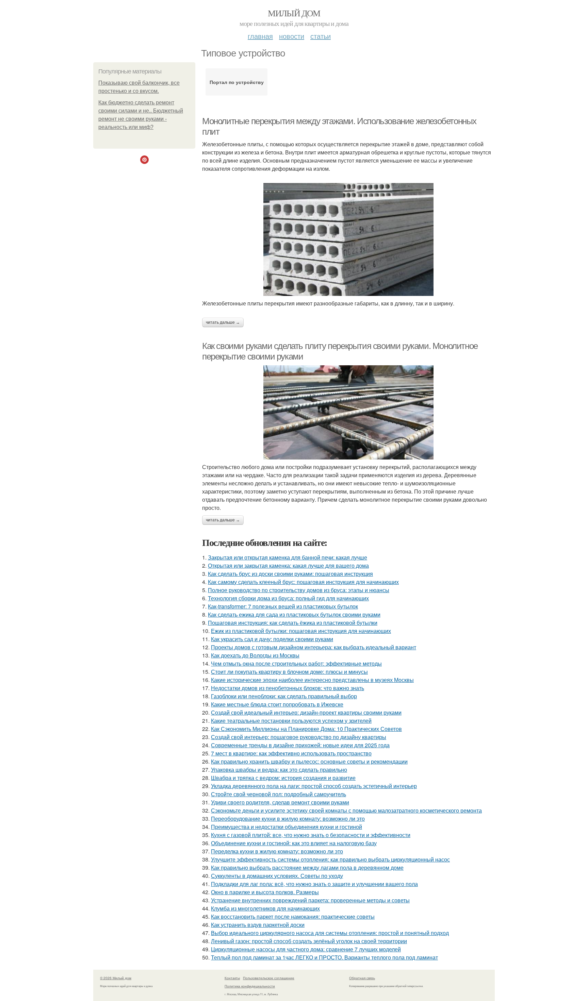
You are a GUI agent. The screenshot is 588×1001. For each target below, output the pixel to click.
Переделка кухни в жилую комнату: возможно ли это (277, 851)
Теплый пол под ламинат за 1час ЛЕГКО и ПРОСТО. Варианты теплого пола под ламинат (324, 957)
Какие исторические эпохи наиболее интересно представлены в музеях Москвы (312, 680)
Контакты (232, 977)
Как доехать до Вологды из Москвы (255, 655)
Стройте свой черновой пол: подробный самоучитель (278, 794)
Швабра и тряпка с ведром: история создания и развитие (283, 778)
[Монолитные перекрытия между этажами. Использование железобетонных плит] (348, 239)
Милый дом (294, 13)
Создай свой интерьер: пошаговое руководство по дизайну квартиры (298, 737)
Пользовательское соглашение (268, 977)
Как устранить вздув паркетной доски (258, 925)
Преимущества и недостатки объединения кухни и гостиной (286, 827)
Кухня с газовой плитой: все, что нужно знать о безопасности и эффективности (310, 835)
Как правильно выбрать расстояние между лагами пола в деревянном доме (307, 867)
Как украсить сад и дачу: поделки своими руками (272, 639)
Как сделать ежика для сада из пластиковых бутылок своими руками (294, 614)
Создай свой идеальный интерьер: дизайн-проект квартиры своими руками (306, 712)
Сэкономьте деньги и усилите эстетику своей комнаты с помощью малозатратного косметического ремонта (346, 810)
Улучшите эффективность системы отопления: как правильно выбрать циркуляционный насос (330, 859)
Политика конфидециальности (250, 986)
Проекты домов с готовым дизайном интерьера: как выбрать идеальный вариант (313, 647)
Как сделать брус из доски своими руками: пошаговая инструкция (290, 574)
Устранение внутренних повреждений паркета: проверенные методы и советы (310, 900)
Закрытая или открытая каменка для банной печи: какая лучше (287, 557)
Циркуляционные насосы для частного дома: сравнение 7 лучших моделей (306, 949)
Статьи (320, 36)
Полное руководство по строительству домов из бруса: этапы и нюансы (298, 590)
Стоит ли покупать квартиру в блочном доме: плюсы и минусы (289, 671)
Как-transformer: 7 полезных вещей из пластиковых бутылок (283, 606)
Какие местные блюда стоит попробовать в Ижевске (277, 704)
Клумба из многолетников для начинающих (265, 908)
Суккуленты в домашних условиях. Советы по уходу (277, 876)
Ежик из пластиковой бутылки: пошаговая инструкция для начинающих (301, 631)
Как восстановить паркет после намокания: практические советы (293, 916)
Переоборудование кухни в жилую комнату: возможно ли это (288, 818)
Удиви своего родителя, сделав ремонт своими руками (280, 802)
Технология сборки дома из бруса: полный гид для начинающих (288, 598)
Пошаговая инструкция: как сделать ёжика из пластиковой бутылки (292, 623)
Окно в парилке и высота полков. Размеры (265, 892)
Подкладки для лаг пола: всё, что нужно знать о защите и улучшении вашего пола (314, 884)
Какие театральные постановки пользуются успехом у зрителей (291, 720)
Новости (291, 36)
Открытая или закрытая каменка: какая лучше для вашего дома (288, 565)
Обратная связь (362, 977)
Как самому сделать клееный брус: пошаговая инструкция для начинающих (303, 582)
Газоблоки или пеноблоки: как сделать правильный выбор (284, 696)
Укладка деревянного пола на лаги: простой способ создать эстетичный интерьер (314, 786)
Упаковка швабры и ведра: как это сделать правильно (279, 769)
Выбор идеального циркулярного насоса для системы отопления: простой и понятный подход (330, 933)
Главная (260, 36)
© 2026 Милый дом (115, 977)
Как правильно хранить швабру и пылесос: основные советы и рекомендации (309, 761)
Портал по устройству (237, 82)
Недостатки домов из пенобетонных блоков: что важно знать (287, 688)
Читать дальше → (223, 322)
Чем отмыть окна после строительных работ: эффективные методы (296, 663)
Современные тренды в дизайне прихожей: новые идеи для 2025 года (300, 745)
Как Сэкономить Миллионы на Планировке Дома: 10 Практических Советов (306, 729)
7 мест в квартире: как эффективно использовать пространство (291, 753)
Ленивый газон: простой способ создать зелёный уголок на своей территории (309, 941)
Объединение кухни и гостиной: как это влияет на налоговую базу (294, 843)
